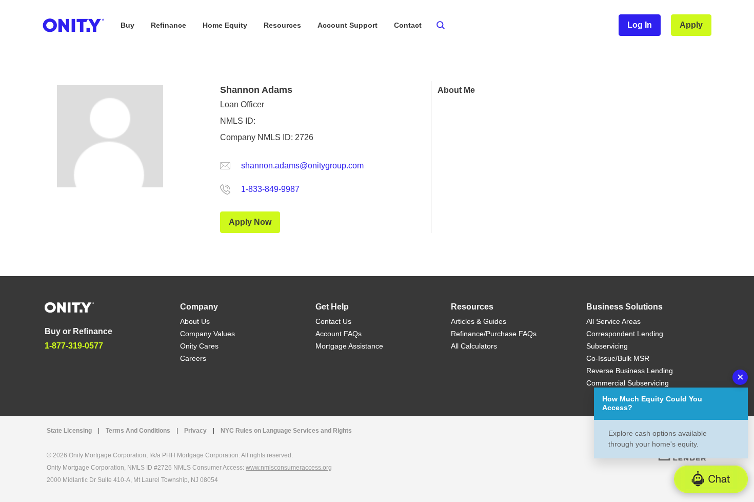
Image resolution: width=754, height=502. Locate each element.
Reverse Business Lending (629, 370)
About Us (195, 321)
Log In (639, 25)
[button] (711, 479)
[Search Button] (440, 25)
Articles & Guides (478, 321)
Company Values (207, 334)
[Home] (69, 306)
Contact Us (333, 321)
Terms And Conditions (138, 430)
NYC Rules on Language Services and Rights (286, 430)
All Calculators (474, 346)
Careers (193, 358)
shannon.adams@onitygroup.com (302, 165)
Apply (691, 25)
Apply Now (250, 222)
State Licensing (69, 430)
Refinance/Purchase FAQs (494, 334)
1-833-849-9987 (270, 189)
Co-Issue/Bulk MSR (617, 358)
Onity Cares (199, 346)
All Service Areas (613, 321)
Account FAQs (338, 334)
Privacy (195, 430)
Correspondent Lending (624, 334)
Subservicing (607, 346)
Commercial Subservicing (627, 383)
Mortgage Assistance (349, 346)
